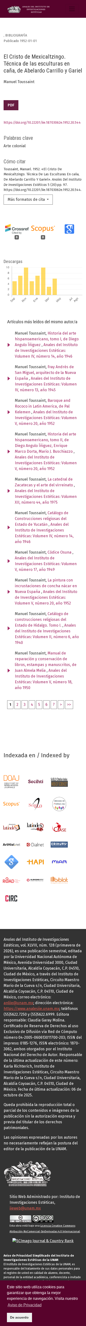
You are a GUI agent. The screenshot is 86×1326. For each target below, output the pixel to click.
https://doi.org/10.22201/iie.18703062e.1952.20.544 (42, 123)
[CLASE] (59, 827)
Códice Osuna (60, 552)
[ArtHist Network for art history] (11, 844)
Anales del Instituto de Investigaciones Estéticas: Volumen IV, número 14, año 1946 (46, 350)
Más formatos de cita (27, 199)
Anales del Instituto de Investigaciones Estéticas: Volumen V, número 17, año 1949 (46, 564)
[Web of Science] (59, 781)
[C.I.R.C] (11, 898)
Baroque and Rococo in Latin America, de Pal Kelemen (42, 406)
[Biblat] (59, 880)
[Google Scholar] (11, 861)
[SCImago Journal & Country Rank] (43, 1240)
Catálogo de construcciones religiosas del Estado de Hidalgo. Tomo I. (41, 619)
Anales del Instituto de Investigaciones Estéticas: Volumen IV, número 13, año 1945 (46, 384)
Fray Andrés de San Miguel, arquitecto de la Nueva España (45, 373)
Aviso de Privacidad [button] (25, 1305)
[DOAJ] (11, 781)
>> (69, 704)
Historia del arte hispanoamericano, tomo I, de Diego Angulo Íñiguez (47, 339)
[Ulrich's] (35, 880)
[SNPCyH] (35, 781)
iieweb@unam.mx (25, 1208)
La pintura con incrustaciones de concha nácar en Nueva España (46, 586)
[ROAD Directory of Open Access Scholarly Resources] (11, 880)
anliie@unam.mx (18, 1003)
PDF (11, 105)
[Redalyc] (59, 803)
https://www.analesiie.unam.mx (31, 1008)
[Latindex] (11, 827)
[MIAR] (59, 861)
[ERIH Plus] (59, 844)
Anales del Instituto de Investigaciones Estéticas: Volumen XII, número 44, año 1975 (46, 497)
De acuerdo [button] (19, 1317)
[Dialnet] (35, 844)
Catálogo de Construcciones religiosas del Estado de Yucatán (41, 519)
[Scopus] (11, 803)
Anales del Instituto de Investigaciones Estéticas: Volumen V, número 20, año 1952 (46, 418)
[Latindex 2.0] (35, 827)
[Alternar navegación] (72, 9)
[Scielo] (35, 803)
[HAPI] (35, 861)
